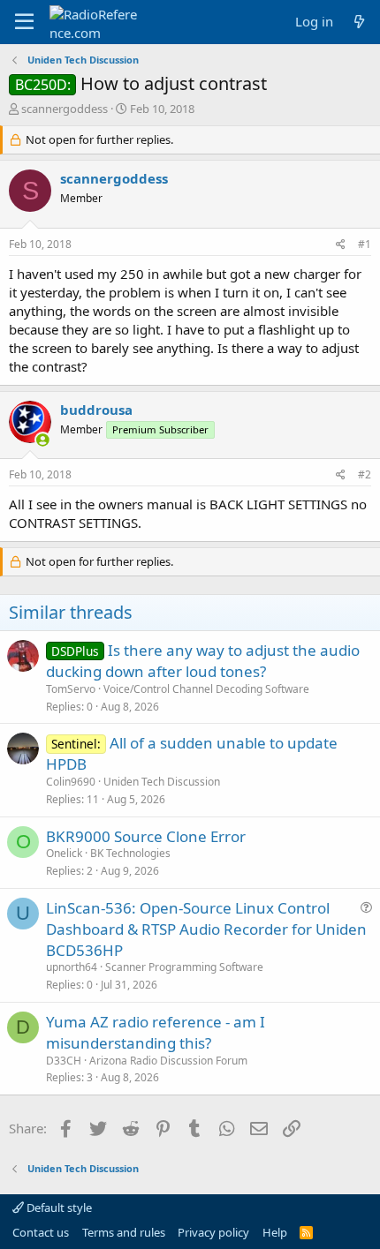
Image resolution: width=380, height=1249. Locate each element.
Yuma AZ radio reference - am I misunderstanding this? (155, 1032)
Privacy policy (213, 1232)
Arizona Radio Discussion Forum (168, 1060)
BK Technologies (130, 853)
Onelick (64, 853)
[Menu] (24, 22)
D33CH (63, 1060)
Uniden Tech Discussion (161, 781)
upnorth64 (71, 966)
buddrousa (96, 409)
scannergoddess (64, 109)
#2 (364, 474)
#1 (364, 244)
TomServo (70, 688)
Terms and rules (123, 1232)
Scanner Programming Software (184, 966)
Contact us (40, 1232)
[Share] (341, 245)
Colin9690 (70, 781)
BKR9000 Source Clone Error (146, 836)
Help (274, 1232)
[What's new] (359, 21)
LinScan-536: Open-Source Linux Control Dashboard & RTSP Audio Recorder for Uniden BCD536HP (206, 929)
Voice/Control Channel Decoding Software (206, 688)
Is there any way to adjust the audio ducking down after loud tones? (203, 660)
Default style (58, 1207)
